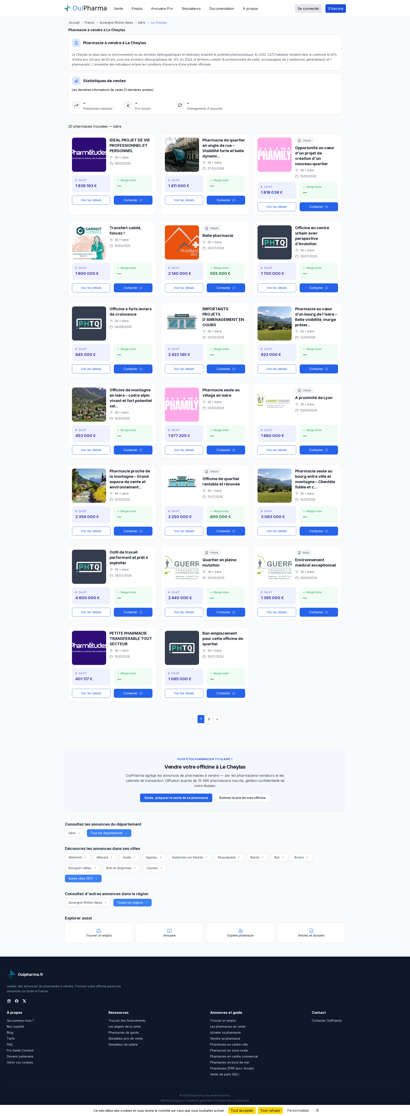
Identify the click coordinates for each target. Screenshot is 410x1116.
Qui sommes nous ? (20, 1020)
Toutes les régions (130, 902)
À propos (250, 8)
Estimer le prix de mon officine (242, 798)
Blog (10, 1032)
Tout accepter (242, 1110)
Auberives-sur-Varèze (187, 857)
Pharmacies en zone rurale (229, 1050)
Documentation (221, 8)
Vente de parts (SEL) (224, 1074)
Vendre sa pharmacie (225, 1038)
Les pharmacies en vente (228, 1026)
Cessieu (152, 868)
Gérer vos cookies (20, 1062)
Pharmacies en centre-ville (229, 1044)
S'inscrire (335, 8)
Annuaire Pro (162, 8)
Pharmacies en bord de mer (229, 1062)
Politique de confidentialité (232, 1100)
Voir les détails (91, 200)
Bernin (254, 857)
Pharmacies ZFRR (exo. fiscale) (232, 1068)
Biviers (299, 857)
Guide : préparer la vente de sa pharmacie (176, 798)
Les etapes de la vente (124, 1026)
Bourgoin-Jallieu (80, 868)
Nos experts (15, 1026)
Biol (277, 857)
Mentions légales (172, 1100)
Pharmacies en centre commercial (234, 1056)
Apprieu (151, 857)
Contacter (131, 200)
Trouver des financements (127, 1020)
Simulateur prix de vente (125, 1038)
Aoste (127, 857)
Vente (118, 8)
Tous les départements (106, 833)
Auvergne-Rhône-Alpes (85, 902)
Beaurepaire (227, 857)
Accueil (74, 22)
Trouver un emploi (223, 1020)
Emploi (137, 8)
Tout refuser (270, 1110)
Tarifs (11, 1038)
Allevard (102, 857)
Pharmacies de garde (123, 1032)
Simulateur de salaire (123, 1044)
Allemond (75, 857)
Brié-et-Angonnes (119, 868)
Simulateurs (191, 8)
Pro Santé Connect (20, 1050)
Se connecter (308, 8)
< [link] (193, 719)
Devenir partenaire (20, 1056)
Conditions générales (198, 1100)
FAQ (10, 1044)
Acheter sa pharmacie (225, 1032)
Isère (72, 833)
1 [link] (201, 719)
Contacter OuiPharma (327, 1020)
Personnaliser (298, 1110)
